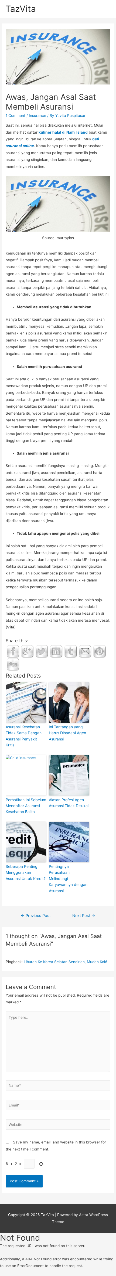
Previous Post (36, 915)
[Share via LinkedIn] (56, 651)
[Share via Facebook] (12, 651)
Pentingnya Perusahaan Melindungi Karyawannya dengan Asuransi (68, 878)
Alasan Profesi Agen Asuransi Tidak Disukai (68, 802)
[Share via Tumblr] (70, 651)
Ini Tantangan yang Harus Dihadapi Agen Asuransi (67, 733)
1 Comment (15, 115)
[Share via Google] (27, 651)
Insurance (37, 115)
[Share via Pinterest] (99, 651)
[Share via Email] (85, 651)
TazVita (20, 9)
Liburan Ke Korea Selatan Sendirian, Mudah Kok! (65, 962)
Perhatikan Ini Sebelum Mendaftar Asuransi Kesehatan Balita (26, 805)
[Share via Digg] (12, 664)
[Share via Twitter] (41, 651)
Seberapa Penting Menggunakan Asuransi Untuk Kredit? (26, 872)
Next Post (83, 915)
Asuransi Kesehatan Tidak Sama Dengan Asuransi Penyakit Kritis (24, 736)
